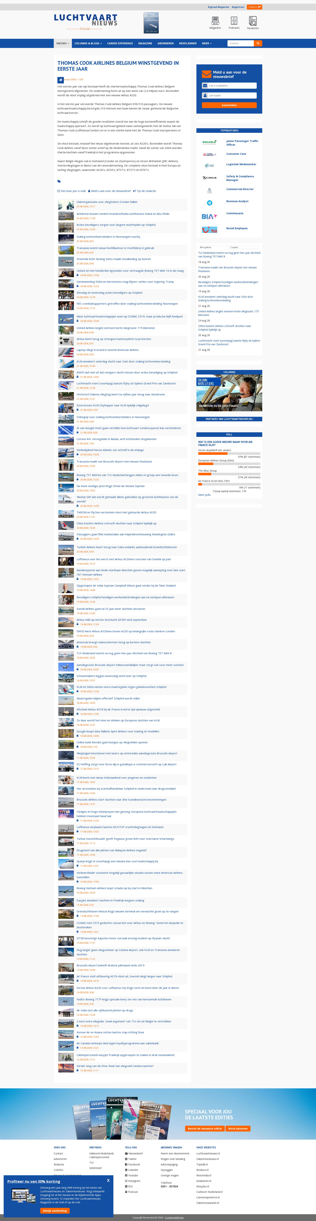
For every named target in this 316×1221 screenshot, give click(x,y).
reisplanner (188, 43)
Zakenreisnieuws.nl (207, 1159)
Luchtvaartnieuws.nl (208, 1153)
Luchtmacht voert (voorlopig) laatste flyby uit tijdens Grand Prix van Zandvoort (126, 383)
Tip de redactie (146, 191)
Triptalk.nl (202, 1164)
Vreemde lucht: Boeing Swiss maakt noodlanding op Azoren (114, 259)
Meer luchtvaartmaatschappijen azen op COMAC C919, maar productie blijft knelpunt (130, 316)
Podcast (133, 1192)
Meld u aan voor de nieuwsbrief (111, 191)
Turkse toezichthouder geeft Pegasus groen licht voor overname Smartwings (125, 838)
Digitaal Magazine (218, 7)
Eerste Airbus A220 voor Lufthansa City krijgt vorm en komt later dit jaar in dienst (128, 988)
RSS (130, 1186)
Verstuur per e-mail (73, 191)
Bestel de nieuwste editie (205, 1128)
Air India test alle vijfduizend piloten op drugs (105, 1010)
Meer (206, 43)
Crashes (234, 247)
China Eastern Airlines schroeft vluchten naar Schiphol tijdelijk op (117, 523)
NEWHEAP (95, 1168)
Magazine (145, 43)
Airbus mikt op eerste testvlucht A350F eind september (112, 619)
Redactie (59, 1164)
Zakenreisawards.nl (207, 1203)
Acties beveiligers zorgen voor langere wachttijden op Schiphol (116, 224)
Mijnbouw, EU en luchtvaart (218, 406)
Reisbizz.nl (202, 1170)
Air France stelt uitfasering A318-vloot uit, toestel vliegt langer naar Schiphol (124, 976)
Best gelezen (205, 247)
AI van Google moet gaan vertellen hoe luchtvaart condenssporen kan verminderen (129, 428)
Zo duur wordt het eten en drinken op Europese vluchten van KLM (118, 720)
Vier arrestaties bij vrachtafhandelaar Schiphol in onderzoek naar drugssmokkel (126, 788)
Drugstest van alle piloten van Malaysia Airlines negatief (111, 850)
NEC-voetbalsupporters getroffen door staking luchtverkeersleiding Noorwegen (127, 303)
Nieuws (62, 43)
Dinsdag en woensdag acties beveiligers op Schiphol (109, 292)
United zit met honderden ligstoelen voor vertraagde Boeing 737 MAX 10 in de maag (130, 270)
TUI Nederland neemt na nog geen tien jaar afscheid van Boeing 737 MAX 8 (124, 653)
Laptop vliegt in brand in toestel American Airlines (108, 350)
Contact (58, 1153)
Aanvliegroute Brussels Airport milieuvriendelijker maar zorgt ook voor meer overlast (130, 665)
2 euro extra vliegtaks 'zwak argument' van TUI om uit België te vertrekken (124, 1021)
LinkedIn (133, 1170)
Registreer (238, 7)
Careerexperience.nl (208, 1197)
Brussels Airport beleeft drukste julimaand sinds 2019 (110, 965)
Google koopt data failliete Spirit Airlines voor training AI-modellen (118, 731)
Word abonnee (238, 1128)
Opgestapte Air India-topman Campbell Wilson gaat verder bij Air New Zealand (126, 585)
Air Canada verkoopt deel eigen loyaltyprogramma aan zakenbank (118, 1043)
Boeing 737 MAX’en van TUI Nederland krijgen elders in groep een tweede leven (127, 475)
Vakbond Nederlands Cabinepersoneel (101, 1155)
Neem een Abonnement (175, 1153)
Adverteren (60, 1159)
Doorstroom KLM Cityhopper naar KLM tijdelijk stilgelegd (113, 405)
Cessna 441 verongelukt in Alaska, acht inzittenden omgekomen (117, 439)
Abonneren (166, 43)
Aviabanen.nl (203, 1181)
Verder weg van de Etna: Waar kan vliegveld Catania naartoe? (115, 1066)
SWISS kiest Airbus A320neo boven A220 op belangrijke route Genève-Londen (126, 631)
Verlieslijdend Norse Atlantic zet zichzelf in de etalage (110, 450)
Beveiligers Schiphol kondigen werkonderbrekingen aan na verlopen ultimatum (125, 597)
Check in (253, 7)
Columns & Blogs (87, 43)
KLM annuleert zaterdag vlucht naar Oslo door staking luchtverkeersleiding (123, 361)
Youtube (133, 1175)
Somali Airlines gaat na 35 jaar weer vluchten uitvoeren (111, 608)
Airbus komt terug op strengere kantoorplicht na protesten (114, 339)
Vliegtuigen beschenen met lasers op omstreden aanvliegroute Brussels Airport (127, 753)
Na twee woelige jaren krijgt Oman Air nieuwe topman (111, 486)
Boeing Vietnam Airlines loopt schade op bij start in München (114, 888)
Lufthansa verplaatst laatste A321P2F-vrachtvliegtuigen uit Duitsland (120, 827)
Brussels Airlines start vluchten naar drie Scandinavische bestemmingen (121, 799)
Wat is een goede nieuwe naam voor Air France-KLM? (225, 443)
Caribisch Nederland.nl (209, 1192)
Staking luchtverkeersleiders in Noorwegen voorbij (108, 236)
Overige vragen (170, 1175)
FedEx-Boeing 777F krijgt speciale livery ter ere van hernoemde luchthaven (124, 999)
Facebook (134, 1164)
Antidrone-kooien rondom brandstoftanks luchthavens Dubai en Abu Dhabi (123, 214)
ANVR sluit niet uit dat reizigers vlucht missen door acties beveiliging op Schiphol (127, 372)
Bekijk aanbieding (55, 1210)
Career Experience (120, 43)
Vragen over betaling (173, 1159)
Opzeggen (167, 1170)
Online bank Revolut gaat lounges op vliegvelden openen (112, 742)
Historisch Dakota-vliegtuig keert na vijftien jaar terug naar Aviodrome (121, 394)
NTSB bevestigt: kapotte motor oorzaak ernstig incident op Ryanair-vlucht (123, 938)
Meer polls (204, 495)
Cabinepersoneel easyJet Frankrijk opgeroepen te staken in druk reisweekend (125, 1055)
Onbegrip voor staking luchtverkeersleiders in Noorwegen (113, 417)
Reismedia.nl (203, 1175)
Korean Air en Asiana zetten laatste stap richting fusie (110, 1032)
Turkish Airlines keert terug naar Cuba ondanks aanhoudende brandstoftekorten (127, 547)
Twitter (132, 1159)
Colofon (58, 1170)
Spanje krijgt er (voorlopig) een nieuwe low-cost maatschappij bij (117, 861)
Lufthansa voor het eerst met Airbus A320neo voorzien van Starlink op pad (124, 559)
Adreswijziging (169, 1164)
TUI (91, 1162)
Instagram (134, 1181)
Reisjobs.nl (202, 1186)
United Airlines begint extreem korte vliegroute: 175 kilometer (116, 328)
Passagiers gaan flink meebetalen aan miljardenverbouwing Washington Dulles (126, 534)
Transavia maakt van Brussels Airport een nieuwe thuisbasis (114, 461)
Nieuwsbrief (136, 1153)
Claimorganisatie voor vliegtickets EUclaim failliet (107, 202)
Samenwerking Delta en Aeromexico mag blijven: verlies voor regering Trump (125, 281)
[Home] (86, 22)
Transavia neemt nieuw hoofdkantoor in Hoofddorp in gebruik (115, 248)
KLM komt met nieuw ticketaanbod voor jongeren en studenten (117, 777)
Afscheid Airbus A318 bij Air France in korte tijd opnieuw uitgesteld (118, 709)
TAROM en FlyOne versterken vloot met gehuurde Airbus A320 (116, 512)
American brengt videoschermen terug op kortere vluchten (114, 642)
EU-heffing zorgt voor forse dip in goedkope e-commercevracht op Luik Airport (126, 764)
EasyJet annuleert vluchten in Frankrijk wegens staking (110, 900)
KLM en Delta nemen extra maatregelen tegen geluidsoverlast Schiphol (121, 687)
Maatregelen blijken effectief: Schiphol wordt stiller (108, 698)
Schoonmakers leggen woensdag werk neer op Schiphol (111, 676)
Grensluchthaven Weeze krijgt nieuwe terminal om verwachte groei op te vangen (128, 911)
